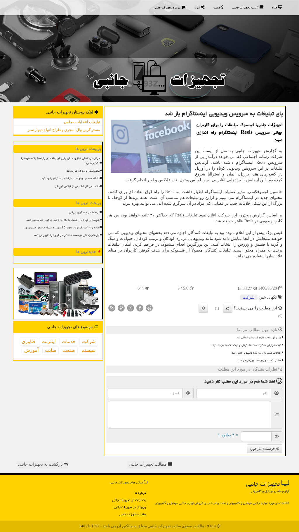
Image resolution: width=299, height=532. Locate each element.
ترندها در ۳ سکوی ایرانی (84, 212)
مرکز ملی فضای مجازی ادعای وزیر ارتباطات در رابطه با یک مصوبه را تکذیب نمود (60, 160)
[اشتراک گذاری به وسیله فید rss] (112, 307)
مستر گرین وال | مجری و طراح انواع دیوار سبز (63, 130)
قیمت (217, 7)
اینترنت (48, 341)
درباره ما (140, 493)
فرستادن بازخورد (263, 449)
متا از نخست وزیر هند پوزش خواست (259, 360)
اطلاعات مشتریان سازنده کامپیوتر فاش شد (256, 353)
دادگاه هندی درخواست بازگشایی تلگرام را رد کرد (70, 178)
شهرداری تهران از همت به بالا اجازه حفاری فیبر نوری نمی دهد (63, 220)
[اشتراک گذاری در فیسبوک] (140, 307)
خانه (275, 7)
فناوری (28, 341)
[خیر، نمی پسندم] (203, 308)
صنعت (68, 350)
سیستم (88, 350)
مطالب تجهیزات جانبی (132, 514)
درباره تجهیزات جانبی (168, 7)
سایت (50, 350)
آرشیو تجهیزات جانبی (246, 7)
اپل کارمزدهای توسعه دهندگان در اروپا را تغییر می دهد (66, 235)
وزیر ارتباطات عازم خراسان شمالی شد (258, 337)
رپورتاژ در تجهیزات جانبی (130, 507)
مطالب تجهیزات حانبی (148, 464)
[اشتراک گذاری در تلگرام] (149, 307)
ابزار (197, 7)
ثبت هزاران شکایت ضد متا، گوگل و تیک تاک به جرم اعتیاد (246, 345)
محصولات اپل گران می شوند (83, 171)
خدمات (69, 341)
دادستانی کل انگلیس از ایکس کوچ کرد (77, 186)
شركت (249, 297)
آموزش (31, 350)
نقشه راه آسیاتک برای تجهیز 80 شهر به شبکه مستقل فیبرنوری (62, 227)
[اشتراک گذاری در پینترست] (121, 307)
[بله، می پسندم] (227, 308)
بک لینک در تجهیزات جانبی (129, 500)
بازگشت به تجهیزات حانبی (41, 464)
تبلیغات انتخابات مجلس (82, 122)
